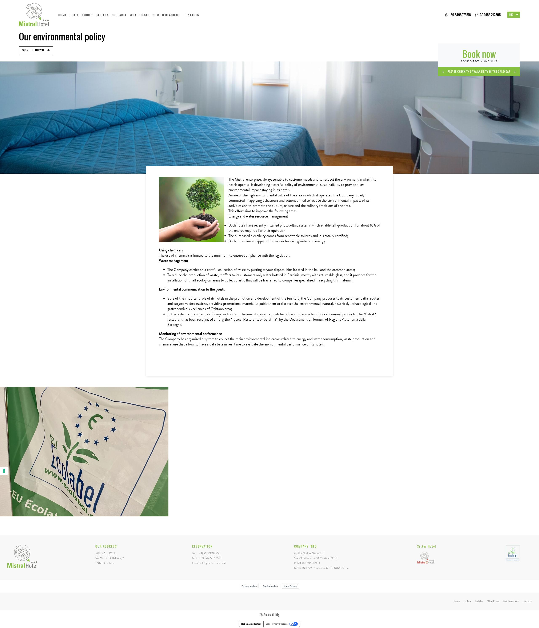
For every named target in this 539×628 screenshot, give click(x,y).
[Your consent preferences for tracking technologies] (4, 471)
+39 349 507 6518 (210, 558)
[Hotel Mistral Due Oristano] (425, 557)
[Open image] (84, 451)
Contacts (191, 15)
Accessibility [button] (271, 614)
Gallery (102, 15)
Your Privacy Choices (277, 624)
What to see (139, 15)
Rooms (87, 15)
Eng (511, 14)
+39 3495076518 (460, 14)
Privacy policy (249, 586)
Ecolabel (119, 15)
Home (62, 15)
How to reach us (166, 15)
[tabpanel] (269, 117)
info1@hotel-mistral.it (213, 563)
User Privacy (291, 586)
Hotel (74, 15)
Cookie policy (270, 586)
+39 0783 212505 (490, 14)
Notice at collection (251, 624)
